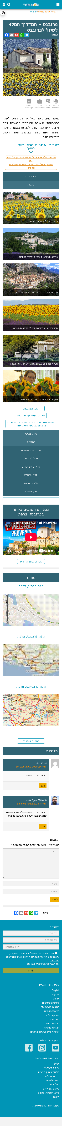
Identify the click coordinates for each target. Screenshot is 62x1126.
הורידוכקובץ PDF (28, 106)
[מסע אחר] (31, 4)
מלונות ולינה (31, 483)
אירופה (47, 12)
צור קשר (55, 994)
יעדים (56, 1063)
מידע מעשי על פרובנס (31, 415)
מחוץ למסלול (31, 491)
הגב (43, 785)
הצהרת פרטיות (51, 1027)
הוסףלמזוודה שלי (39, 106)
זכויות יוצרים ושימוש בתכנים (44, 1031)
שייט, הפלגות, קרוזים (48, 1092)
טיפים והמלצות (51, 1076)
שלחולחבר (48, 106)
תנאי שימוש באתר (50, 1007)
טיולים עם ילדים (31, 466)
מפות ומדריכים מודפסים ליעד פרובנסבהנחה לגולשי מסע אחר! (30, 423)
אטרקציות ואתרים (31, 450)
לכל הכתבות (30, 408)
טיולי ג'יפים (53, 1084)
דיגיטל (56, 1097)
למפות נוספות (31, 741)
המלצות (31, 442)
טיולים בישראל (51, 1068)
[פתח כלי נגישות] (2, 12)
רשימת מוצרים (51, 1011)
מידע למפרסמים (50, 1002)
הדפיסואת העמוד (55, 106)
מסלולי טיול (31, 458)
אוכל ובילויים (31, 475)
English (55, 990)
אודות (56, 998)
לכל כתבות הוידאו (31, 561)
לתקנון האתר (23, 956)
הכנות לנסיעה (52, 1080)
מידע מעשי (31, 433)
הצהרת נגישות (52, 1023)
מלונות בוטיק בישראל (48, 1072)
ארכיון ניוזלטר (52, 1015)
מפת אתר (54, 1019)
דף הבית (55, 12)
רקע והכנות (31, 176)
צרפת (40, 12)
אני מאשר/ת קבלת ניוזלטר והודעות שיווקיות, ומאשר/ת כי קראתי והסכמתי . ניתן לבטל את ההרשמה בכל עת (32, 958)
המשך (31, 148)
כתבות (31, 184)
